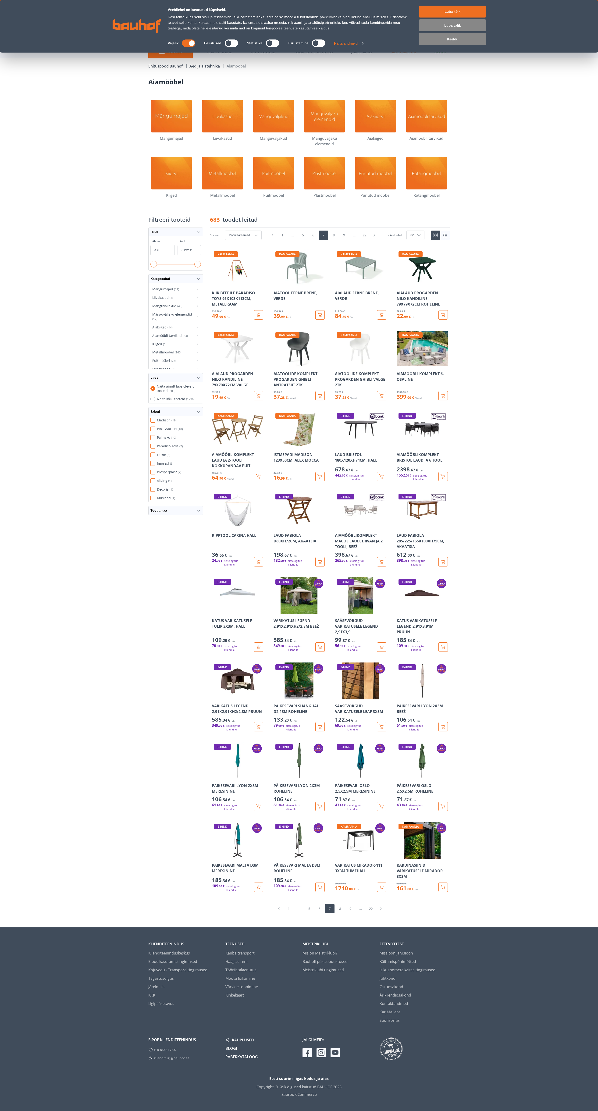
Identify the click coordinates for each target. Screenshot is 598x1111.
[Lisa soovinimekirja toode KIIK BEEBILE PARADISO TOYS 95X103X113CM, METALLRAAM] (216, 283)
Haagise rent (236, 961)
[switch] (231, 43)
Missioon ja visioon (396, 953)
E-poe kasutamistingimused (172, 961)
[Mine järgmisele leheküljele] (374, 235)
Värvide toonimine (241, 986)
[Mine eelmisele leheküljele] (272, 235)
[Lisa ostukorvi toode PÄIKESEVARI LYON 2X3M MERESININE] (258, 806)
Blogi (231, 1048)
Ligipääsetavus (161, 1003)
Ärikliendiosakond (395, 995)
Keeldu (452, 39)
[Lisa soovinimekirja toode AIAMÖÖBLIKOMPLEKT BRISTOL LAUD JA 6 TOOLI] (400, 445)
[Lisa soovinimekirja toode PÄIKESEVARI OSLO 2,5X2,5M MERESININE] (339, 776)
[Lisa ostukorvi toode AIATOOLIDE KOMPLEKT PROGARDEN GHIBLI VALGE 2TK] (381, 395)
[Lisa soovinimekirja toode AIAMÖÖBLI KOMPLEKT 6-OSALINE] (400, 364)
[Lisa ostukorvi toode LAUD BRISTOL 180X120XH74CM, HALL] (381, 476)
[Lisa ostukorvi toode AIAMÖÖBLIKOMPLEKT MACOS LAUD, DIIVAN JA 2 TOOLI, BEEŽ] (381, 561)
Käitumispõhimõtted (398, 961)
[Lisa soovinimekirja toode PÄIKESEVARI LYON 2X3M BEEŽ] (400, 696)
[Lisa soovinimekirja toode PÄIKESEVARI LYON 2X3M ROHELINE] (277, 776)
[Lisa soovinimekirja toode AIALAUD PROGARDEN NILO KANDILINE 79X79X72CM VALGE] (216, 364)
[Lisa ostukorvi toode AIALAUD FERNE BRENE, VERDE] (381, 315)
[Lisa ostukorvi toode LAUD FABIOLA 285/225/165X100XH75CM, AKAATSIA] (443, 561)
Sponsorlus (390, 1020)
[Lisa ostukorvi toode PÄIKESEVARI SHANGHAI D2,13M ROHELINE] (320, 726)
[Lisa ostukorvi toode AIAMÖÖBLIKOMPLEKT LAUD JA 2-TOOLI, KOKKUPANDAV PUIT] (258, 476)
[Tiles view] (435, 235)
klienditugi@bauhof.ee (171, 1058)
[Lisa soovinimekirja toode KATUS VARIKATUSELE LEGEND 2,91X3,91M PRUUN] (400, 611)
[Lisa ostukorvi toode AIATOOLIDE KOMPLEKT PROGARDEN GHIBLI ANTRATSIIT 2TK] (320, 395)
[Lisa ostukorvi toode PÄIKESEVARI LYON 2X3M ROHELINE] (320, 806)
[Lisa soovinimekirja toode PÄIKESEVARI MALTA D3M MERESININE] (216, 855)
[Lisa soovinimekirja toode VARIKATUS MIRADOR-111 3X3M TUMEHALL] (339, 855)
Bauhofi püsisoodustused (325, 961)
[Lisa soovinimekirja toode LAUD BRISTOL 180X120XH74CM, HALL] (339, 445)
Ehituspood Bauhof (166, 66)
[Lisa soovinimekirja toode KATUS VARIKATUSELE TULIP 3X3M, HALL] (216, 611)
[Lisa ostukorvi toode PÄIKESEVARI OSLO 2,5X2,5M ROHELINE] (443, 806)
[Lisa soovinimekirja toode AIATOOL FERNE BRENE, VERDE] (277, 283)
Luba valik (452, 25)
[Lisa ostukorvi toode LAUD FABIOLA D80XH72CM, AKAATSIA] (320, 561)
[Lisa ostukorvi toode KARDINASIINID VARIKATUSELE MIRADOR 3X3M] (443, 887)
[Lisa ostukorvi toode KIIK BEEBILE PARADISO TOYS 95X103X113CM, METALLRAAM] (258, 315)
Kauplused (242, 1040)
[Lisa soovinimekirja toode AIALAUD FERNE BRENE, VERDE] (339, 283)
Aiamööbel (236, 66)
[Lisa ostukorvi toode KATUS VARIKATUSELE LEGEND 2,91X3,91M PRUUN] (443, 647)
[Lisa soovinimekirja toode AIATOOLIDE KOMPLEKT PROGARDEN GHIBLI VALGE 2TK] (339, 364)
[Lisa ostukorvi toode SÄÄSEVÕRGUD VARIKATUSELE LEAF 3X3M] (381, 726)
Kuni (182, 241)
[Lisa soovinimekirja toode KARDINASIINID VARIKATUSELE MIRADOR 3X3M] (400, 855)
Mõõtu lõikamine (240, 978)
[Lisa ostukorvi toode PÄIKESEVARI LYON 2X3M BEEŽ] (443, 726)
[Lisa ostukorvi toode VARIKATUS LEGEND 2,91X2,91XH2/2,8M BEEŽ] (320, 647)
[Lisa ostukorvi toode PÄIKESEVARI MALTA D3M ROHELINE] (320, 887)
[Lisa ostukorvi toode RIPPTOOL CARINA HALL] (258, 561)
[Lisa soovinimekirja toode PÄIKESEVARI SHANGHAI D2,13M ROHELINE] (277, 696)
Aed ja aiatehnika (205, 66)
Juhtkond (387, 978)
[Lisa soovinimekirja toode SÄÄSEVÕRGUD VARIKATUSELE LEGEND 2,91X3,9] (339, 611)
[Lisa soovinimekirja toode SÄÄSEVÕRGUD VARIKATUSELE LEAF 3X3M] (339, 696)
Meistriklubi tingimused (323, 969)
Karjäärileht (390, 1012)
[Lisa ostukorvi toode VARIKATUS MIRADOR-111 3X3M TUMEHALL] (381, 887)
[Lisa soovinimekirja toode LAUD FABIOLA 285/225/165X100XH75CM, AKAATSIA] (400, 525)
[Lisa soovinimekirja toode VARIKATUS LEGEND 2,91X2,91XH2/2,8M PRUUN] (216, 696)
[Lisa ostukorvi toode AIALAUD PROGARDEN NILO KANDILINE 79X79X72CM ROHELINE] (443, 315)
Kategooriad (160, 279)
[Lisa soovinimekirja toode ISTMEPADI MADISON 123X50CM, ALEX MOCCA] (277, 445)
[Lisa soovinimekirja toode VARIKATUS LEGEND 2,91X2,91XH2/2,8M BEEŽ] (277, 611)
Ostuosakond (391, 986)
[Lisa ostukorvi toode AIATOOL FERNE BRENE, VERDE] (320, 315)
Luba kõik (452, 12)
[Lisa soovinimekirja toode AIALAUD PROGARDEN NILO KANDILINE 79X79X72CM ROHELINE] (400, 283)
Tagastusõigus (161, 978)
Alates (156, 241)
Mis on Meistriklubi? (320, 953)
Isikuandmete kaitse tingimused (407, 969)
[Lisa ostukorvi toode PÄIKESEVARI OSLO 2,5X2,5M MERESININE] (381, 806)
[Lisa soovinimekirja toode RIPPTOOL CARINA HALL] (216, 525)
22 (365, 235)
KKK (151, 995)
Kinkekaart (234, 995)
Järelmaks (156, 986)
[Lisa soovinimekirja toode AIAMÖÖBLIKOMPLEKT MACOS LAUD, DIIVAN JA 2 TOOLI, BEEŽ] (339, 525)
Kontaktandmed (394, 1003)
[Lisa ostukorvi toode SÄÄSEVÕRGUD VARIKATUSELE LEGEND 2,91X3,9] (381, 647)
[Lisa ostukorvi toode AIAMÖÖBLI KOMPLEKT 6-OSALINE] (443, 395)
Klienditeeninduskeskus (169, 953)
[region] (330, 571)
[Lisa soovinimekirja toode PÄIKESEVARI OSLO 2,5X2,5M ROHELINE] (400, 776)
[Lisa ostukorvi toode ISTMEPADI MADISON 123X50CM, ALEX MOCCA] (320, 476)
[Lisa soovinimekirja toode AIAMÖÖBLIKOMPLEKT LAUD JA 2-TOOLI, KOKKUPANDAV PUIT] (216, 445)
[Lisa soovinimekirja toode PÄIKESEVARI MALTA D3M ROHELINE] (277, 855)
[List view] (445, 235)
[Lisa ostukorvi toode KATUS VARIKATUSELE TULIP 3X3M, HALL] (258, 647)
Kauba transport (240, 953)
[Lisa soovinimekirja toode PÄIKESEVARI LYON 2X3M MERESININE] (216, 776)
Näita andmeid (346, 43)
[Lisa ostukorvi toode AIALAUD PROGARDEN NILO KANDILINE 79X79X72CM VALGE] (258, 395)
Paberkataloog (241, 1056)
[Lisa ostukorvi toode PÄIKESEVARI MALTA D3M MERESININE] (258, 887)
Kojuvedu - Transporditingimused (177, 969)
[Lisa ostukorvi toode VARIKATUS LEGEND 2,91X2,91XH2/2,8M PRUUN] (258, 726)
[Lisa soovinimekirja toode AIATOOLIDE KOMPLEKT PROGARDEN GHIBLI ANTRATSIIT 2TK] (277, 364)
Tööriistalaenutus (240, 969)
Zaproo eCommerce (299, 1094)
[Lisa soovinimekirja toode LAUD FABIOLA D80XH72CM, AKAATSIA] (277, 525)
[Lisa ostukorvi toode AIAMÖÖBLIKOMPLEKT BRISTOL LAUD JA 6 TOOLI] (443, 476)
